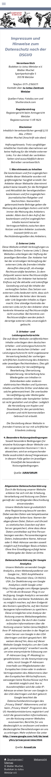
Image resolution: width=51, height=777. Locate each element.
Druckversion (15, 759)
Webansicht (40, 759)
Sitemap (8, 762)
